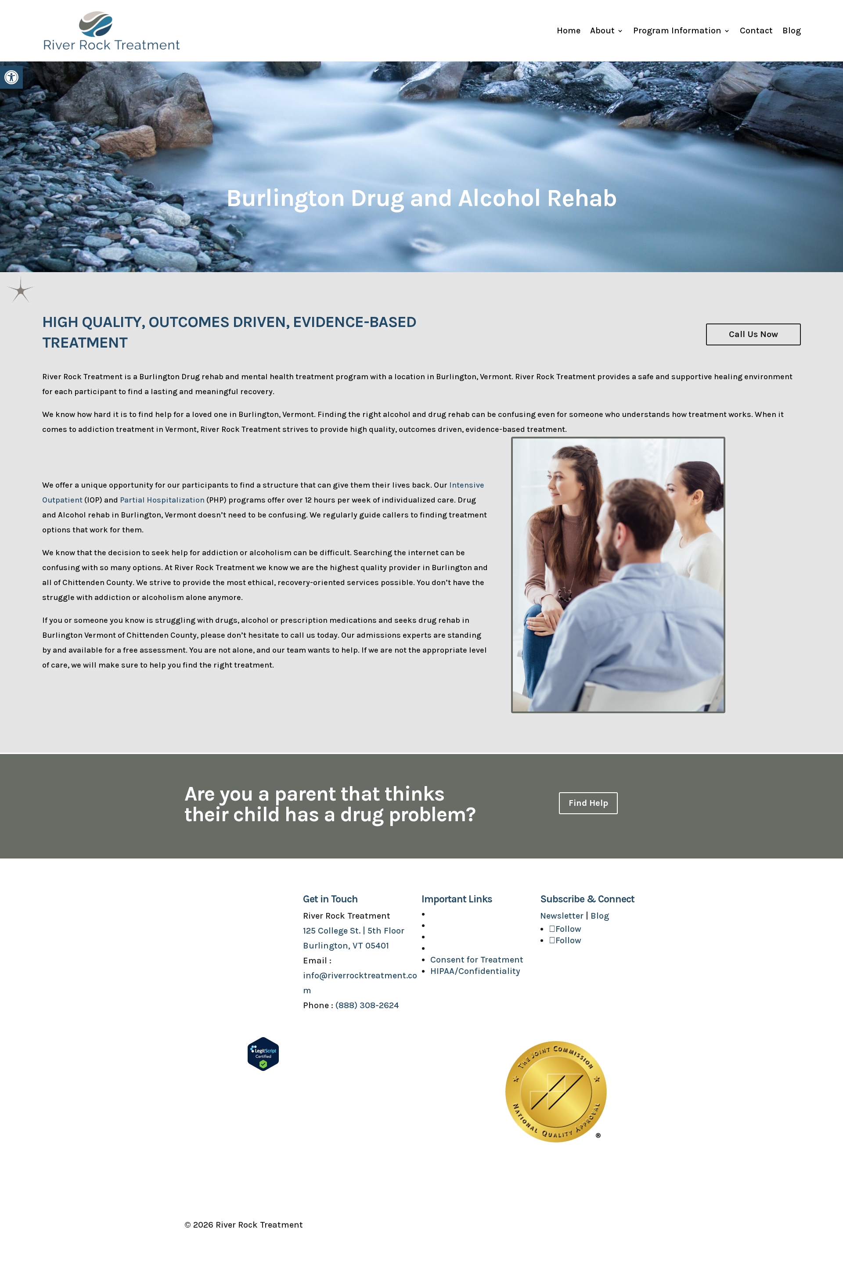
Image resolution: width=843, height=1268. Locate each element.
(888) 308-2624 (367, 1005)
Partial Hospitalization (162, 500)
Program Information (677, 30)
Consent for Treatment (476, 960)
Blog (791, 30)
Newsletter (562, 916)
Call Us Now (753, 334)
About (602, 30)
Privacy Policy (630, 1225)
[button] (11, 77)
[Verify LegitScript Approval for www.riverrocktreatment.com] (263, 1068)
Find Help (588, 803)
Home (568, 30)
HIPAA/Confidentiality (475, 971)
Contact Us (453, 948)
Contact (756, 30)
